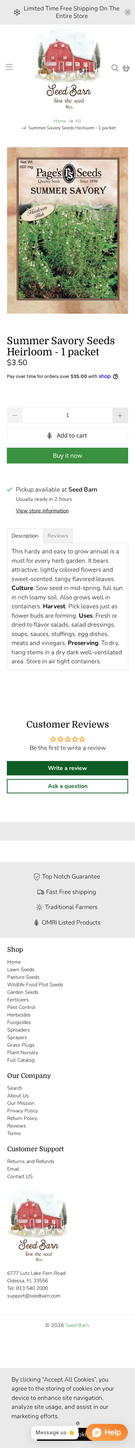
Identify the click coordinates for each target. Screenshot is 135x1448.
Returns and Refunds (30, 1161)
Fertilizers (18, 999)
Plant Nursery (22, 1052)
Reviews (16, 1125)
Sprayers (17, 1037)
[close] (127, 12)
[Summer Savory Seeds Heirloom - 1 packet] (67, 230)
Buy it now (67, 455)
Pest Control (21, 1007)
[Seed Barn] (68, 68)
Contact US (20, 1176)
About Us (18, 1095)
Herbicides (19, 1014)
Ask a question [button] (67, 786)
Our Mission (21, 1103)
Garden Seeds (23, 992)
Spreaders (18, 1030)
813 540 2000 (32, 1288)
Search (14, 1088)
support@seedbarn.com (33, 1295)
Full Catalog (21, 1060)
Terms (14, 1133)
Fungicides (19, 1022)
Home (60, 121)
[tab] (25, 536)
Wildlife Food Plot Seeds (35, 984)
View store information (42, 510)
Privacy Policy (22, 1110)
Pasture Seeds (23, 977)
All (78, 121)
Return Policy (22, 1118)
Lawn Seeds (21, 969)
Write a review (67, 768)
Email (13, 1169)
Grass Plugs (21, 1045)
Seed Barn (77, 1325)
